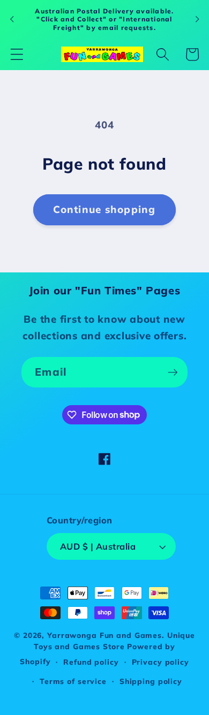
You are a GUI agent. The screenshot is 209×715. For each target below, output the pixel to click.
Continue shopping (104, 209)
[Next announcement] (197, 19)
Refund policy (90, 661)
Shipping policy (151, 681)
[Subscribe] (173, 372)
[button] (17, 54)
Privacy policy (160, 661)
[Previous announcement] (12, 19)
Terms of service (73, 681)
